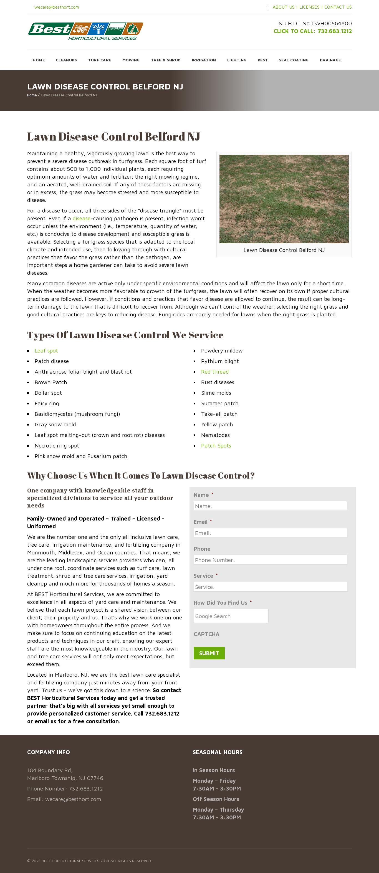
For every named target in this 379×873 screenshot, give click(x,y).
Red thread (215, 371)
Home (32, 95)
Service (206, 575)
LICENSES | (311, 6)
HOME (39, 59)
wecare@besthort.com (56, 6)
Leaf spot (46, 350)
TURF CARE (99, 59)
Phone (202, 549)
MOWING (131, 59)
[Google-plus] (256, 7)
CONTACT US (338, 6)
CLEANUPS (66, 59)
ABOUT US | (285, 6)
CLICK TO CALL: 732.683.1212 (313, 31)
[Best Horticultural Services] (85, 31)
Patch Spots (216, 445)
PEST (263, 59)
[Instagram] (248, 7)
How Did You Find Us (223, 602)
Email (203, 522)
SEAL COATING (294, 59)
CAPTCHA (206, 634)
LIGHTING (237, 59)
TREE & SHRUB (166, 59)
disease (81, 218)
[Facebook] (239, 7)
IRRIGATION (204, 59)
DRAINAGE (330, 59)
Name (203, 495)
